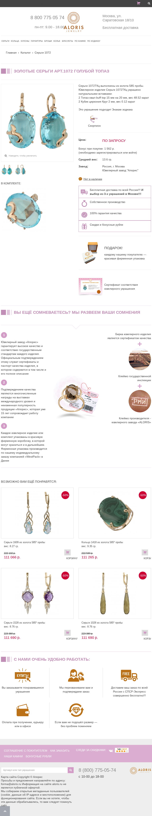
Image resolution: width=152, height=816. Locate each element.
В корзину (68, 553)
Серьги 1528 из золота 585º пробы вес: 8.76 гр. (24, 624)
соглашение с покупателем (25, 750)
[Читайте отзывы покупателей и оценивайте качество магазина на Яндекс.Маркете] (122, 750)
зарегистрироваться (109, 152)
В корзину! (146, 553)
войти (132, 152)
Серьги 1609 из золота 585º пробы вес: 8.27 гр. (24, 544)
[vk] (111, 751)
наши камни (13, 756)
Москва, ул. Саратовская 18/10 (118, 18)
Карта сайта (9, 776)
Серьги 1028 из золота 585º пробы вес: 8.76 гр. (102, 624)
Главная (11, 52)
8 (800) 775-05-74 (97, 770)
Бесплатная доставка (120, 28)
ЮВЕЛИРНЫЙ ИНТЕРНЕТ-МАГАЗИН (30, 3)
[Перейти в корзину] (140, 4)
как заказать (59, 750)
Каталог (26, 52)
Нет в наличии (93, 179)
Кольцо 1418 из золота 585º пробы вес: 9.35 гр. (102, 544)
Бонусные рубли (38, 756)
